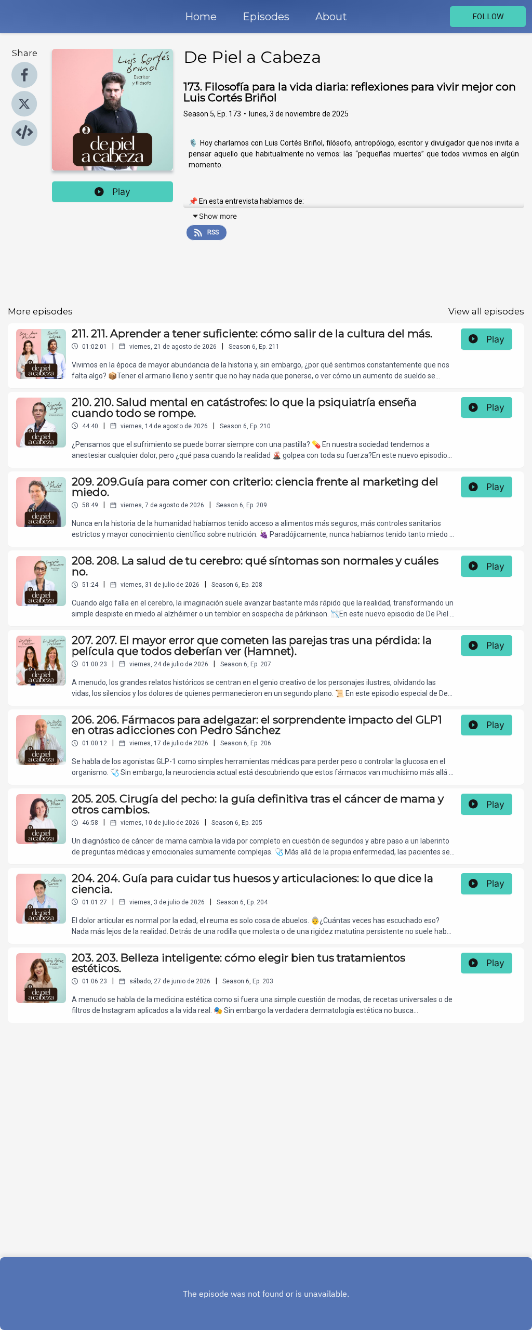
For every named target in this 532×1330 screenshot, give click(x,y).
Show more (218, 216)
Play (121, 191)
